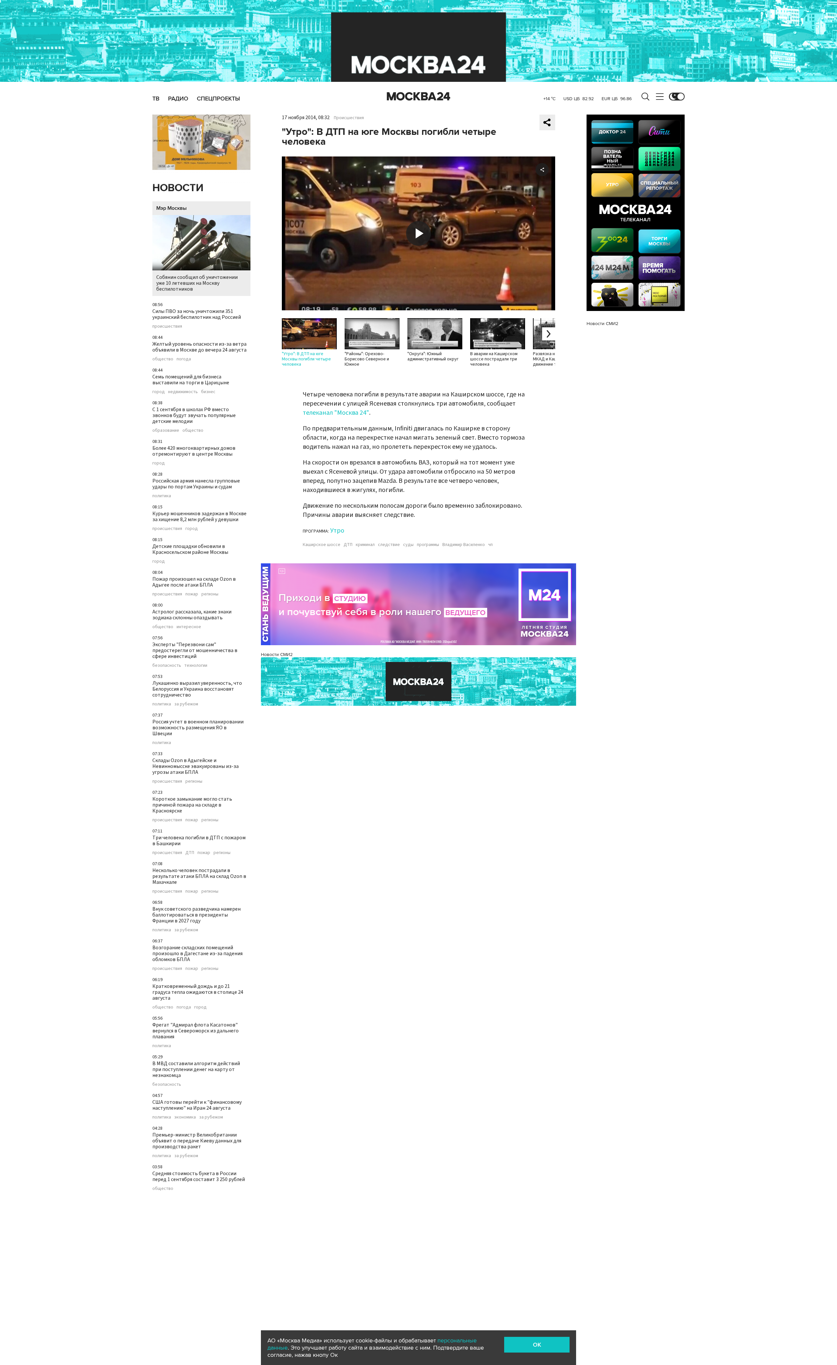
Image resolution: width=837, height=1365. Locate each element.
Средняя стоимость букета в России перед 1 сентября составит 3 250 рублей (198, 1176)
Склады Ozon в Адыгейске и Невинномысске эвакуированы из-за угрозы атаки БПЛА (195, 766)
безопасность (166, 665)
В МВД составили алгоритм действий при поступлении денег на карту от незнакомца (196, 1069)
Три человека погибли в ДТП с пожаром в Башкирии (199, 840)
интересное (189, 627)
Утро (337, 530)
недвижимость (183, 392)
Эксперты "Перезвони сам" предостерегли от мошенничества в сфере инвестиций (194, 650)
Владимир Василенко (463, 544)
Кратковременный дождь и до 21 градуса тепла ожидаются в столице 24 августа (197, 992)
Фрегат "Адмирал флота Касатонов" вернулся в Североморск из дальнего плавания (195, 1030)
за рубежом (186, 704)
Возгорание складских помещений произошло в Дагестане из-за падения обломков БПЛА (197, 953)
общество (162, 359)
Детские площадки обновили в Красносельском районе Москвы (190, 549)
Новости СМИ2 (277, 654)
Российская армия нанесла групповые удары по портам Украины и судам (196, 483)
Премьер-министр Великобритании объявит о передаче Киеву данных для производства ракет (196, 1140)
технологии (195, 665)
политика (161, 496)
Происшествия (349, 118)
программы (428, 544)
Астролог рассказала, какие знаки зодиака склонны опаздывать (191, 614)
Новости (177, 188)
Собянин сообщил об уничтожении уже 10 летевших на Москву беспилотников (197, 283)
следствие (389, 544)
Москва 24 (418, 96)
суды (408, 544)
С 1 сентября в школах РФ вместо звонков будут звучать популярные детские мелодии (194, 415)
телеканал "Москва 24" (336, 412)
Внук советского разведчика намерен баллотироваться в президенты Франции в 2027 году (196, 914)
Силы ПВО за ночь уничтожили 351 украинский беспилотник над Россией (196, 314)
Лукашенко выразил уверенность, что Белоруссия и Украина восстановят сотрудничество (197, 689)
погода (184, 359)
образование (165, 430)
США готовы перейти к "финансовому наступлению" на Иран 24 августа (197, 1105)
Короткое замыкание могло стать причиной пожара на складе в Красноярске (192, 804)
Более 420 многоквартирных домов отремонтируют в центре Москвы (193, 451)
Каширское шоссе (321, 544)
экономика (185, 1117)
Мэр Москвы (171, 208)
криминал (365, 544)
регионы (209, 594)
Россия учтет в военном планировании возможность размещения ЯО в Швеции (198, 727)
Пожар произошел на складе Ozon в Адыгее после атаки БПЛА (194, 582)
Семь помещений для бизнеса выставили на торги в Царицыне (190, 379)
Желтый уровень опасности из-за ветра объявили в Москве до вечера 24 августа (199, 347)
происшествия (167, 326)
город (158, 392)
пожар (191, 594)
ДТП (189, 852)
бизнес (208, 392)
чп (490, 544)
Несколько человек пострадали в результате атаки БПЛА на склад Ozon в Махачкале (199, 876)
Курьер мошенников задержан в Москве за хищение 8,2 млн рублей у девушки (199, 516)
